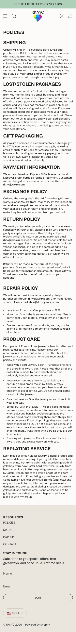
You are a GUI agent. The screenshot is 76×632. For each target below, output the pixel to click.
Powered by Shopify (37, 624)
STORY (7, 530)
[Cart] (70, 16)
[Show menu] (5, 16)
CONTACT (9, 544)
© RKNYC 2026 (12, 624)
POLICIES (9, 522)
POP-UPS (9, 537)
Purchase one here (59, 364)
